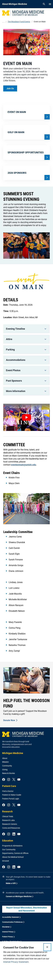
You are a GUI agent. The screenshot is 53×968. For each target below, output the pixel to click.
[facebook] (3, 779)
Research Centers (9, 824)
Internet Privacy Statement (16, 962)
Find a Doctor (7, 791)
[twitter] (13, 779)
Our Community (8, 849)
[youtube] (18, 779)
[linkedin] (13, 834)
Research (7, 811)
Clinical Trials (7, 816)
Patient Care (9, 786)
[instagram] (8, 779)
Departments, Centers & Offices (15, 853)
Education (7, 840)
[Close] (47, 947)
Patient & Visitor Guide (11, 795)
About (4, 758)
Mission (5, 762)
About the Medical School (13, 857)
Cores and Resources (11, 828)
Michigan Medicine (12, 753)
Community (7, 766)
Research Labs (8, 820)
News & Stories (8, 773)
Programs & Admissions (12, 846)
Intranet (5, 861)
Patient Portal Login (10, 799)
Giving (4, 769)
